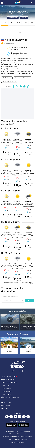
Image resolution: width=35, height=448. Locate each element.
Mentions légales (9, 431)
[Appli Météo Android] (23, 425)
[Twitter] (11, 416)
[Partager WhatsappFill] (24, 86)
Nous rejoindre (6, 391)
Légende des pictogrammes (10, 397)
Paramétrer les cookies (26, 436)
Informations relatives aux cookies (18, 434)
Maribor (10, 6)
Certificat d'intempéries (9, 382)
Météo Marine (5, 405)
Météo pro (4, 408)
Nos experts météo (7, 380)
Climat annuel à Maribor (22, 78)
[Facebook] (7, 416)
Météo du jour (7, 78)
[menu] (2, 2)
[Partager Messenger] (21, 86)
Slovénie (6, 6)
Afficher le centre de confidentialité (18, 439)
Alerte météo (5, 385)
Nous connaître (6, 388)
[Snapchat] (15, 416)
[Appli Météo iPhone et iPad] (11, 425)
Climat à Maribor (12, 17)
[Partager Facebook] (13, 86)
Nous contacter (6, 394)
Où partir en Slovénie (9, 81)
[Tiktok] (28, 416)
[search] (32, 2)
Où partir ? (24, 17)
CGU (17, 431)
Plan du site (27, 431)
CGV (21, 431)
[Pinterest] (24, 416)
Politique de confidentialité (12, 436)
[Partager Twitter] (17, 86)
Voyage (2, 6)
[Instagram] (19, 416)
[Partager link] (28, 86)
